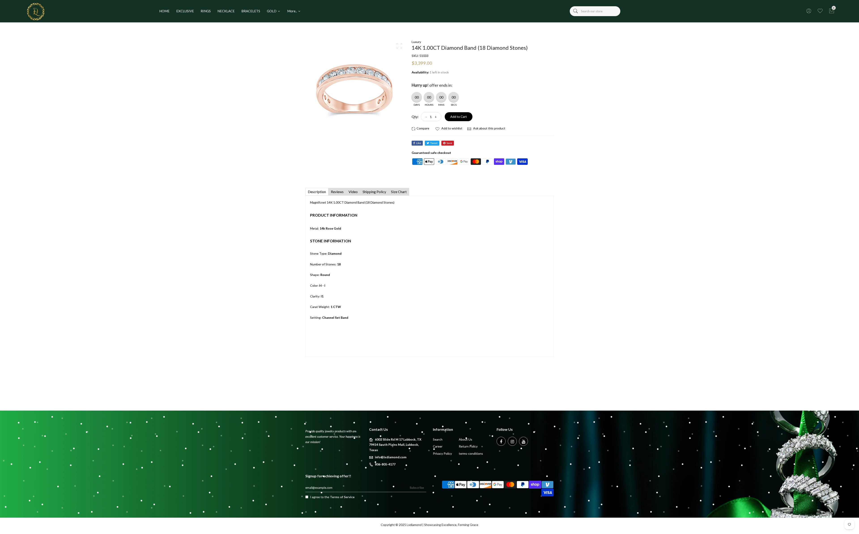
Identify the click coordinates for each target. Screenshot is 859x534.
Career (437, 446)
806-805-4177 (385, 464)
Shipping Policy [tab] (374, 191)
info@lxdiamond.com (390, 457)
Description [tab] (317, 191)
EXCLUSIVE (185, 11)
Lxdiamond (414, 525)
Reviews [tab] (337, 191)
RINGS (206, 11)
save (449, 143)
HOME (164, 11)
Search (437, 439)
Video (353, 191)
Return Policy (468, 446)
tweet (434, 143)
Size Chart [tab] (399, 191)
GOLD (272, 11)
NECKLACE (226, 11)
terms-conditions (471, 453)
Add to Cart (458, 116)
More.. (292, 11)
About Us (465, 439)
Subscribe (417, 487)
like (418, 143)
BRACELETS (250, 11)
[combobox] (595, 11)
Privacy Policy (442, 453)
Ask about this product (488, 128)
